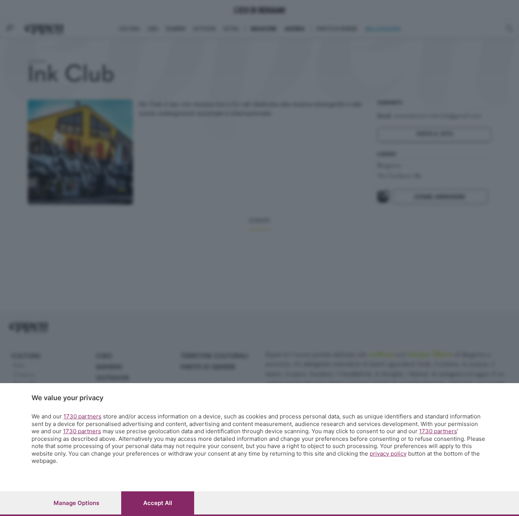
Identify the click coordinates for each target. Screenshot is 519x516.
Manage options (76, 503)
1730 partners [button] (82, 416)
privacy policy (388, 453)
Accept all (157, 503)
